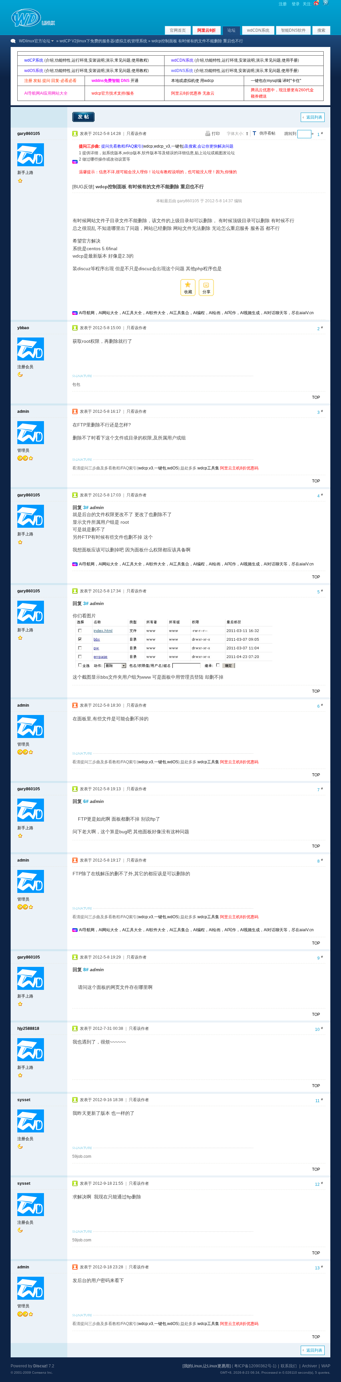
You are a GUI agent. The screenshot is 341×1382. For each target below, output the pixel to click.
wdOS (172, 468)
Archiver (309, 1366)
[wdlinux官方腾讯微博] (325, 4)
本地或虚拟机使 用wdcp (192, 80)
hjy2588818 (28, 1028)
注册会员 (25, 366)
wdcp (148, 146)
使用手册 (290, 60)
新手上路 (25, 172)
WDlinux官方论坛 (34, 41)
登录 (296, 4)
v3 (151, 468)
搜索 (321, 30)
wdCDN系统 (258, 30)
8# (86, 969)
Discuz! (40, 1366)
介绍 (50, 60)
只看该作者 (137, 133)
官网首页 (178, 30)
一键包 (177, 146)
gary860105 (28, 133)
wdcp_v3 (162, 146)
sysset (23, 1099)
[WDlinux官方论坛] (33, 26)
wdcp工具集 (208, 468)
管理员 (23, 450)
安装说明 (97, 60)
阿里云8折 (206, 30)
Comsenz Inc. (42, 1372)
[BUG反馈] (83, 186)
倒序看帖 (267, 133)
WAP (325, 1366)
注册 (283, 4)
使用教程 (140, 60)
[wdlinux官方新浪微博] (316, 4)
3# (86, 507)
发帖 (84, 116)
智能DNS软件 (293, 30)
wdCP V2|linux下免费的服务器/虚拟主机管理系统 (103, 41)
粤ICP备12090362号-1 (254, 1366)
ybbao (23, 328)
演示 (110, 60)
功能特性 (63, 60)
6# (86, 801)
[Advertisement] (200, 177)
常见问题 (123, 60)
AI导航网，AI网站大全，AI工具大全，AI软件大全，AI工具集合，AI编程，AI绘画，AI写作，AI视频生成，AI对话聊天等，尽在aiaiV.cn (196, 313)
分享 (206, 292)
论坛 (231, 30)
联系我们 (289, 1366)
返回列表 (314, 117)
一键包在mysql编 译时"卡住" (276, 80)
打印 (216, 133)
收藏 (188, 292)
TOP (316, 397)
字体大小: (235, 133)
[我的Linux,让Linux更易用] (206, 1366)
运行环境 (80, 60)
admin (23, 411)
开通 (135, 80)
